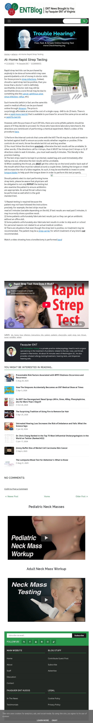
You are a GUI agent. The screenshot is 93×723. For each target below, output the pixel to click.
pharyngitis (62, 335)
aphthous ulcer (36, 93)
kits (42, 335)
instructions (35, 335)
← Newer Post (11, 496)
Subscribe (79, 635)
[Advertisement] (46, 258)
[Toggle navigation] (9, 21)
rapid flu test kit (13, 117)
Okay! (54, 720)
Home (47, 496)
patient (47, 335)
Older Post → (82, 496)
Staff (9, 670)
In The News (12, 698)
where (19, 337)
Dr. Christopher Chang (29, 348)
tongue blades (11, 172)
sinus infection (11, 96)
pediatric (54, 335)
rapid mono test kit (19, 114)
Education (11, 677)
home (16, 335)
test (79, 335)
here (17, 131)
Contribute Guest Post (58, 658)
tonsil (6, 337)
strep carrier (44, 231)
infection (27, 335)
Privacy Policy (54, 704)
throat (83, 335)
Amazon (22, 108)
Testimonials (12, 704)
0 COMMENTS (36, 63)
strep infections (29, 79)
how (21, 335)
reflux (21, 96)
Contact (10, 683)
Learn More (43, 720)
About (9, 664)
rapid (70, 335)
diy (12, 335)
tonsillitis (12, 337)
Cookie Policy (54, 698)
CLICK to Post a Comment (16, 489)
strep (75, 335)
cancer (25, 93)
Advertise (52, 670)
